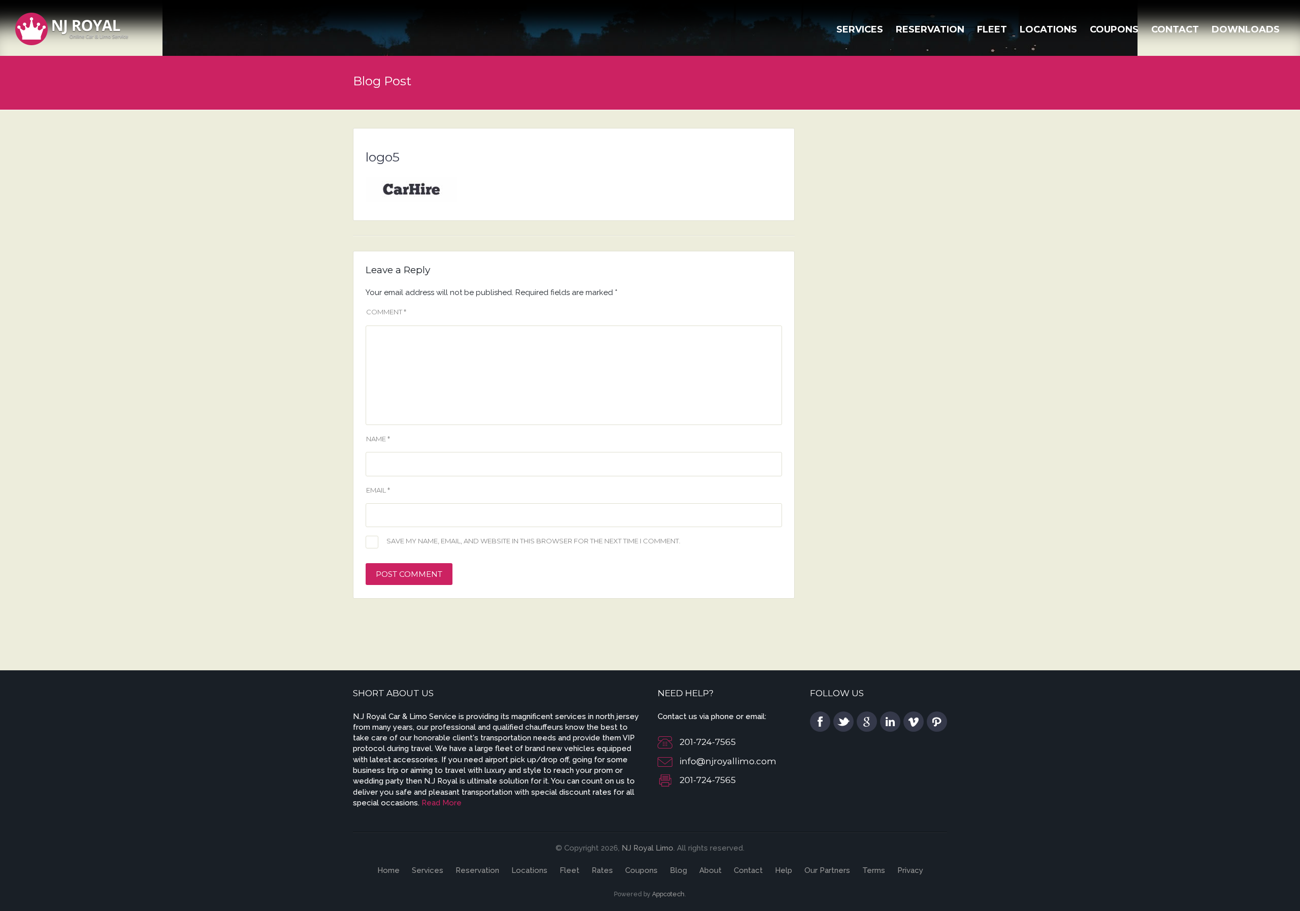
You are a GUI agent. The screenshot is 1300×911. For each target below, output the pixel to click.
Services (859, 29)
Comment (386, 312)
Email (378, 490)
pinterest (937, 721)
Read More (441, 802)
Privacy (910, 870)
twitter (843, 721)
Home (388, 870)
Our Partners (827, 870)
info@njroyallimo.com (727, 761)
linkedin (890, 721)
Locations (1048, 29)
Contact (1175, 29)
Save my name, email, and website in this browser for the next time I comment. (533, 541)
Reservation (930, 29)
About (710, 870)
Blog (678, 870)
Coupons (1114, 29)
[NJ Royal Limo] (72, 27)
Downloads (1246, 29)
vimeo (913, 721)
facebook (820, 721)
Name (378, 439)
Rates (602, 870)
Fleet (992, 29)
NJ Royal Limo (647, 848)
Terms (873, 870)
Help (783, 870)
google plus (867, 721)
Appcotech (668, 894)
